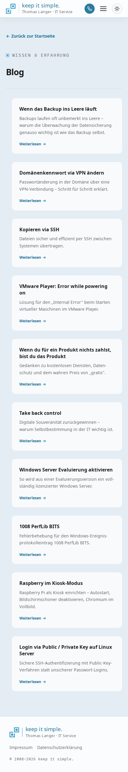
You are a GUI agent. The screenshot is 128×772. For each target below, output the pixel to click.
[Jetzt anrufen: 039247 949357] (90, 9)
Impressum (21, 747)
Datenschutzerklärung (59, 747)
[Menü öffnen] (103, 9)
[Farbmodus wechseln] (117, 9)
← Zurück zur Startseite (30, 36)
